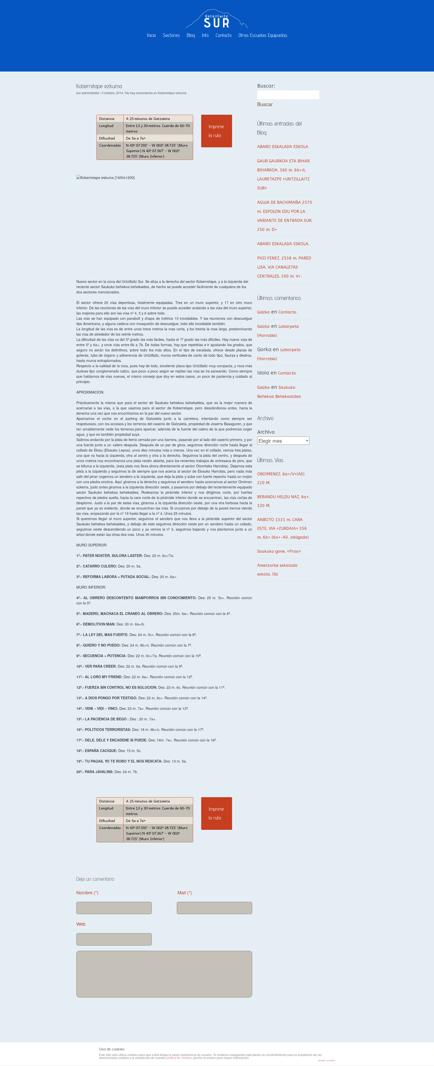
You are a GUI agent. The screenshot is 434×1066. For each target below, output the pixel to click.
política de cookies (179, 1058)
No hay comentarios (155, 93)
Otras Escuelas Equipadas (263, 35)
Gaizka (263, 312)
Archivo (266, 432)
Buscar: (266, 86)
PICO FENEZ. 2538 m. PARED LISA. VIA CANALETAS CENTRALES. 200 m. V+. (284, 267)
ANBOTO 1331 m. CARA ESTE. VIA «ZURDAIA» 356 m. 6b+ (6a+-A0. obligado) (283, 528)
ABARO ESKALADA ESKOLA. (283, 243)
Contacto (224, 35)
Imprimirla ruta (217, 130)
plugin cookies (326, 1060)
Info (205, 35)
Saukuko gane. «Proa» (279, 551)
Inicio (151, 35)
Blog (191, 35)
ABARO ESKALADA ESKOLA (282, 146)
